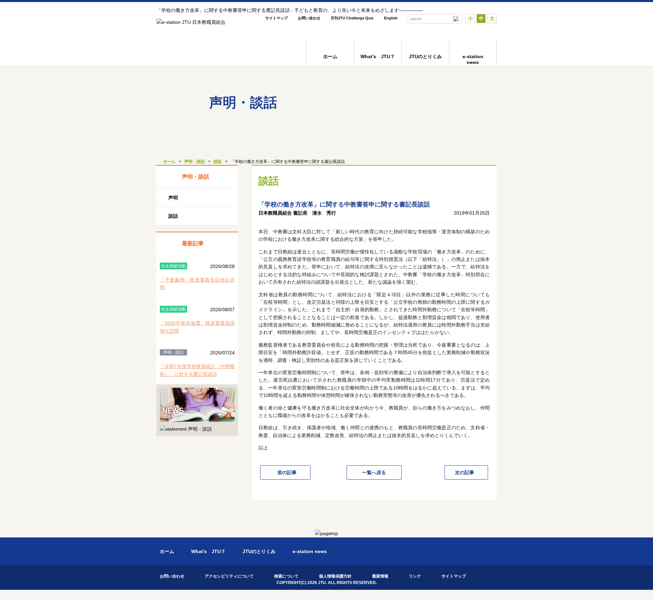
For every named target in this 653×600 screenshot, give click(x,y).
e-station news (309, 551)
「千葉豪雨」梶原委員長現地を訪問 (197, 283)
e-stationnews (473, 59)
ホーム (330, 56)
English (391, 18)
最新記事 (193, 243)
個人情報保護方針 (335, 576)
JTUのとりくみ (425, 56)
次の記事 (464, 472)
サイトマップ (276, 18)
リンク (415, 576)
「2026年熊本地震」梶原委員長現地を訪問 (197, 326)
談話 (218, 161)
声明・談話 (194, 161)
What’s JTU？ (378, 56)
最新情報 (380, 576)
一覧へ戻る (374, 472)
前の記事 (287, 472)
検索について (286, 576)
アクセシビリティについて (229, 576)
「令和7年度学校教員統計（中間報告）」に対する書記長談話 (197, 370)
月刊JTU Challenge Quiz (352, 18)
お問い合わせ (309, 18)
